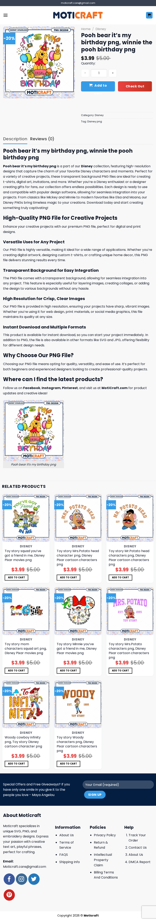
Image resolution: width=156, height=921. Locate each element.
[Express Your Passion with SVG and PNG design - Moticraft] (78, 15)
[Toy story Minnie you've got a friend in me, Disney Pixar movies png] (78, 611)
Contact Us (138, 847)
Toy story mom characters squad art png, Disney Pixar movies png (26, 648)
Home (86, 29)
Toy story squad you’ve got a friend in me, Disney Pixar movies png (25, 555)
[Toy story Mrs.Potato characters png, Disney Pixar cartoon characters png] (130, 611)
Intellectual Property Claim (103, 859)
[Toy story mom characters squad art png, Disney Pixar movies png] (26, 611)
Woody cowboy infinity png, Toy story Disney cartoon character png (23, 742)
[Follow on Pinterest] (9, 894)
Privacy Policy (105, 835)
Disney (100, 29)
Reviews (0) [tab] (42, 139)
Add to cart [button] (16, 577)
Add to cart (100, 87)
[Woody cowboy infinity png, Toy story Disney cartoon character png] (26, 704)
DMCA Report (140, 862)
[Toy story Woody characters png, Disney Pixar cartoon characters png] (78, 704)
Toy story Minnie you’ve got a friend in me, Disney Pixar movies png (77, 648)
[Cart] (149, 15)
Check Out (135, 86)
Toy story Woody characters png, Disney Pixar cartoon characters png (77, 744)
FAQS (63, 854)
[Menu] (5, 15)
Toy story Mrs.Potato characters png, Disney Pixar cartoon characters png (129, 651)
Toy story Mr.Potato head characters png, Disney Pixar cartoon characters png (129, 558)
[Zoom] (8, 94)
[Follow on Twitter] (33, 879)
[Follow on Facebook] (9, 879)
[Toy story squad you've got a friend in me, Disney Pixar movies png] (26, 518)
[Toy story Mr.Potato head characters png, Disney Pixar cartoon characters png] (130, 518)
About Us (66, 835)
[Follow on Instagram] (21, 879)
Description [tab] (15, 139)
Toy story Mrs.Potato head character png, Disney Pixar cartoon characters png (78, 558)
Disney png (94, 121)
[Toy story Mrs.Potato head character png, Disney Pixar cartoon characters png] (78, 518)
